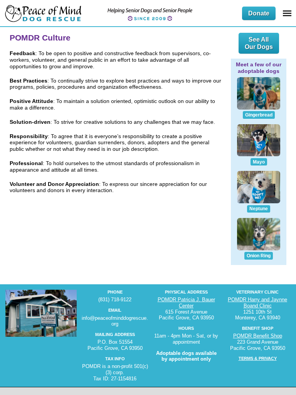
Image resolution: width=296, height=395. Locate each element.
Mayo (259, 162)
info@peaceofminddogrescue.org (115, 321)
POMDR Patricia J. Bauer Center (186, 303)
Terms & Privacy (258, 358)
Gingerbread (258, 115)
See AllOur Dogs (259, 43)
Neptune (258, 208)
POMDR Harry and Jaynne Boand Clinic (257, 303)
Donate (258, 13)
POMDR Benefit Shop (257, 336)
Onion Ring (259, 255)
